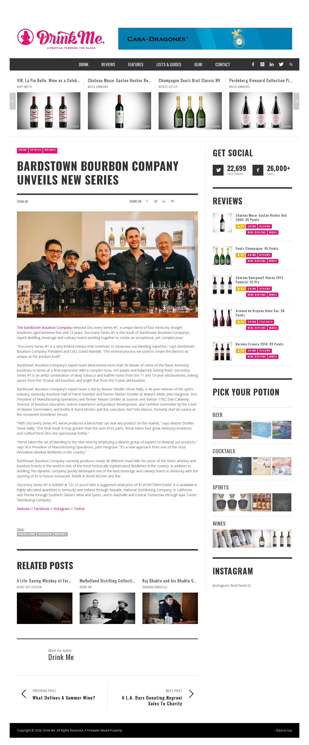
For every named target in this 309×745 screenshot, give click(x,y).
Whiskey (50, 149)
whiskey (60, 534)
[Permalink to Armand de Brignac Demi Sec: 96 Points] (222, 317)
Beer (218, 414)
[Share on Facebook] (147, 201)
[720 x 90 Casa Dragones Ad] (205, 38)
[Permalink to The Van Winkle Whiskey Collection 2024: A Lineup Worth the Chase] (261, 502)
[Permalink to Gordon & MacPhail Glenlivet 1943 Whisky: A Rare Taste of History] (261, 110)
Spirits (35, 149)
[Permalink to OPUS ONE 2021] (232, 539)
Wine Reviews (257, 232)
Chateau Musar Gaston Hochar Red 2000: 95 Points (63, 80)
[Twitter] (280, 64)
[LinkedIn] (271, 64)
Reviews (264, 226)
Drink (22, 149)
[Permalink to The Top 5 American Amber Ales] (232, 430)
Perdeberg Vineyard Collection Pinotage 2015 (200, 80)
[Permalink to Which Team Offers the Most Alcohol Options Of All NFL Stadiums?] (281, 430)
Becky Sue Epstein (29, 587)
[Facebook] (253, 64)
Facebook (41, 508)
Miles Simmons (27, 87)
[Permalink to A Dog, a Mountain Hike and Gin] (281, 502)
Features (266, 321)
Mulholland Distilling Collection (108, 581)
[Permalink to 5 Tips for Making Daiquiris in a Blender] (281, 466)
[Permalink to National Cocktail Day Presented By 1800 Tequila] (232, 466)
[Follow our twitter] (218, 170)
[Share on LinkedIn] (164, 201)
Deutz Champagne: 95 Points (257, 248)
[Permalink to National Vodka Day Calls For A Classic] (261, 466)
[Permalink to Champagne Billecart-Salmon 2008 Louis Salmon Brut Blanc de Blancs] (261, 539)
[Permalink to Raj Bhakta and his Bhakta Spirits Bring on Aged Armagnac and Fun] (170, 608)
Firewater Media (98, 730)
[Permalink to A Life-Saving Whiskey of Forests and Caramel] (44, 608)
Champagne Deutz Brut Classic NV (119, 80)
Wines (273, 232)
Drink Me (22, 201)
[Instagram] (262, 64)
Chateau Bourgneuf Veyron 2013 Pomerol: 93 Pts (259, 279)
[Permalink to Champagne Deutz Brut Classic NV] (119, 110)
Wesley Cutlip (97, 87)
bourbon (45, 534)
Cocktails (224, 451)
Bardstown (26, 534)
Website (23, 508)
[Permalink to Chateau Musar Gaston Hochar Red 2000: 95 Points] (48, 110)
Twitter (79, 508)
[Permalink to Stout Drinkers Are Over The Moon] (261, 430)
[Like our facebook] (258, 170)
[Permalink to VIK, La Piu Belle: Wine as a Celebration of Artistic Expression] (281, 539)
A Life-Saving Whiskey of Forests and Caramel (58, 581)
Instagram (62, 508)
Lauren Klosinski (241, 87)
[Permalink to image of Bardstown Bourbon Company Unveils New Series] (107, 264)
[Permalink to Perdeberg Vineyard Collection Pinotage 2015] (190, 110)
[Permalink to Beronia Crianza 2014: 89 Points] (222, 351)
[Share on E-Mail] (172, 201)
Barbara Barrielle (154, 587)
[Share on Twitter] (155, 201)
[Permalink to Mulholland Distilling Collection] (107, 608)
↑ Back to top (283, 730)
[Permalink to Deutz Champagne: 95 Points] (222, 255)
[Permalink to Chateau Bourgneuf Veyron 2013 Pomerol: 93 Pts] (222, 284)
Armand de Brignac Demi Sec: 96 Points (260, 312)
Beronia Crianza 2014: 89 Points (260, 343)
